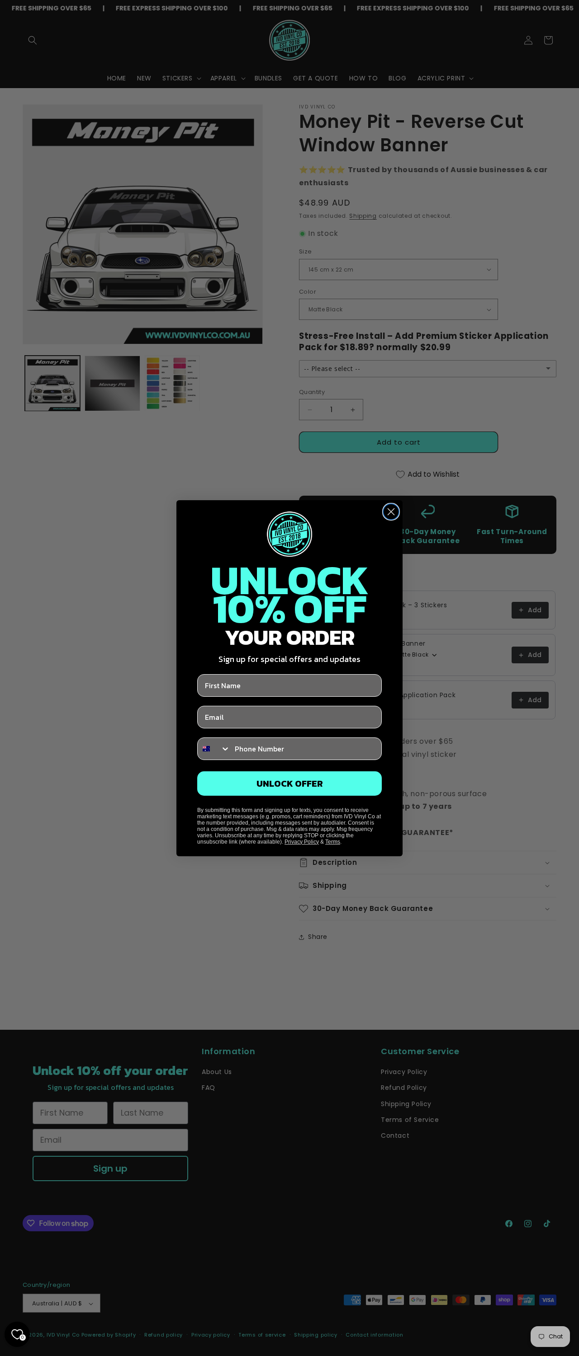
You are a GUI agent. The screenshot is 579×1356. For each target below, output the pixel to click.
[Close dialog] (391, 512)
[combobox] (214, 749)
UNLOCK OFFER (289, 783)
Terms (332, 842)
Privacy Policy (302, 842)
